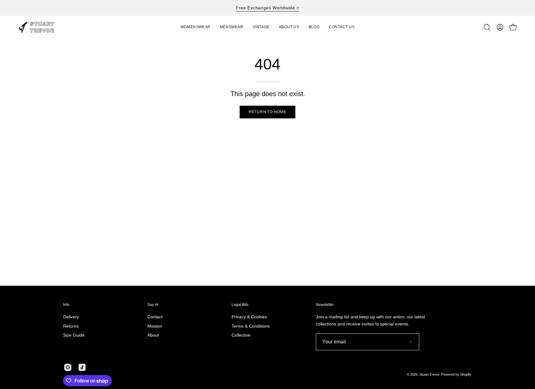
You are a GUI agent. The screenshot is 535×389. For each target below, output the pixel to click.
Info (66, 305)
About (153, 335)
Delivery (71, 316)
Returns (71, 326)
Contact (155, 316)
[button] (261, 27)
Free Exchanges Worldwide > (267, 7)
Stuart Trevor (429, 374)
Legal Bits (240, 305)
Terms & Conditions (251, 326)
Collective (241, 335)
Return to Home (267, 112)
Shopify (465, 374)
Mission (154, 326)
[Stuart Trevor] (40, 27)
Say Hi (153, 305)
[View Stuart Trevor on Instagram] (67, 367)
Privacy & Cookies (249, 316)
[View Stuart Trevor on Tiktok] (82, 367)
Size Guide (74, 335)
